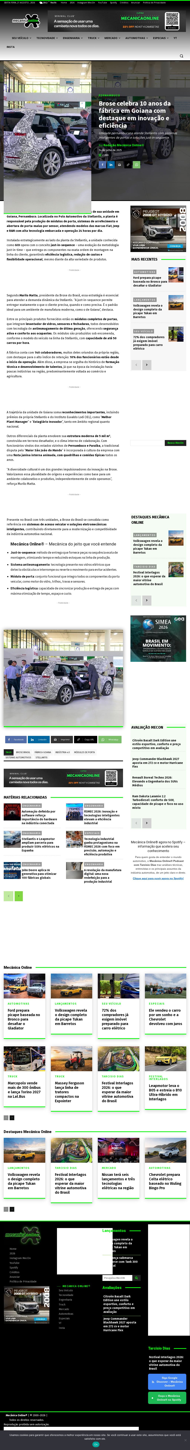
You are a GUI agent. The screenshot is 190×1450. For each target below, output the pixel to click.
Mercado (109, 1168)
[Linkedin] (111, 164)
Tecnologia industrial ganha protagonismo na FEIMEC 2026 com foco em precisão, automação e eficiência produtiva (102, 846)
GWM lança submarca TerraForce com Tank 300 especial (120, 1261)
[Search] (136, 1278)
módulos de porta (84, 752)
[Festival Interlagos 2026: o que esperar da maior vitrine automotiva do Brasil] (176, 569)
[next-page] (19, 896)
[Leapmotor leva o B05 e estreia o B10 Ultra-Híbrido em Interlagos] (165, 1058)
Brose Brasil (23, 752)
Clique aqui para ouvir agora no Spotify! (158, 878)
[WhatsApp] (136, 164)
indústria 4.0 (62, 752)
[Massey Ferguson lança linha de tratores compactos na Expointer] (71, 1058)
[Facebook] (102, 164)
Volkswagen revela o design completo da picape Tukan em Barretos (148, 311)
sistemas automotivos (18, 757)
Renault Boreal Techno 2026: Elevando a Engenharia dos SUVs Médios (155, 781)
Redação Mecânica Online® (124, 145)
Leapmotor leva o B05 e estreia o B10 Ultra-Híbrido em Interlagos (165, 1092)
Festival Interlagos (158, 1077)
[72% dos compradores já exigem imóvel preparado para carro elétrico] (176, 334)
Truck (13, 1076)
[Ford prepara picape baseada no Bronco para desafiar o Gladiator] (176, 274)
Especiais (92, 833)
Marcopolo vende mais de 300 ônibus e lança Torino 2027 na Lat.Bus (24, 1090)
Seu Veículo (143, 331)
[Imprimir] (119, 164)
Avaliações (112, 1287)
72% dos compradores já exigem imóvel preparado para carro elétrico (149, 342)
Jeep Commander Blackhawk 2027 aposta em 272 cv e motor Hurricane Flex (157, 763)
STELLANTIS (42, 757)
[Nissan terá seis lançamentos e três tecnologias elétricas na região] (118, 1150)
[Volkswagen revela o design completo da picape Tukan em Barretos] (176, 302)
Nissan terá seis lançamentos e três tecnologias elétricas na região (118, 1181)
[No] (185, 1440)
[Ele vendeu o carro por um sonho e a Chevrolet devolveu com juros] (165, 986)
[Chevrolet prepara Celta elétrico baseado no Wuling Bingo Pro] (165, 1150)
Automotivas (144, 272)
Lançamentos (145, 299)
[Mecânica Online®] (26, 21)
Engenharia (32, 805)
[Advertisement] (74, 280)
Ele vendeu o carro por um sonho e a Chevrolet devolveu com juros (165, 1017)
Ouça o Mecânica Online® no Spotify (166, 1397)
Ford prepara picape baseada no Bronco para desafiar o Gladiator (150, 281)
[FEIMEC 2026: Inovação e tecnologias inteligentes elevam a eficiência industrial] (74, 811)
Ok (96, 1444)
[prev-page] (8, 896)
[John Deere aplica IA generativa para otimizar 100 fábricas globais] (12, 870)
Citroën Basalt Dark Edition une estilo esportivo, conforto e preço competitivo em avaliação (156, 744)
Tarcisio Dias (145, 566)
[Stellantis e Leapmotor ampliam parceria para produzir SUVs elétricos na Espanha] (12, 839)
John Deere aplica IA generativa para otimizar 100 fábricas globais (39, 874)
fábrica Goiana (43, 752)
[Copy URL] (128, 164)
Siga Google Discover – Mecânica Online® (170, 1381)
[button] (181, 55)
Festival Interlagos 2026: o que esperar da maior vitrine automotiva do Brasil (117, 1092)
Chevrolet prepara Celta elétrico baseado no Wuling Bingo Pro (165, 1181)
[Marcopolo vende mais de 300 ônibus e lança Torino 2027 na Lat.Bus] (24, 1058)
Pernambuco (109, 95)
